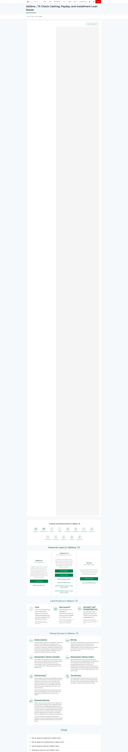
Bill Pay (74, 640)
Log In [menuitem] (98, 1)
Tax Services (76, 675)
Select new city (92, 24)
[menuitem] (89, 1)
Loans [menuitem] (44, 1)
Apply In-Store (64, 575)
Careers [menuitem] (69, 1)
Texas (36, 16)
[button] (64, 738)
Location (32, 16)
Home (28, 16)
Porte (37, 607)
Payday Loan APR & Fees (39, 585)
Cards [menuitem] (50, 1)
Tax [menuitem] (64, 1)
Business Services (41, 700)
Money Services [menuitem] (57, 1)
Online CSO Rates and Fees (64, 582)
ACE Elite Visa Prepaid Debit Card (90, 608)
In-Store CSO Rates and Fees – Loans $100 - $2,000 (64, 586)
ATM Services (40, 675)
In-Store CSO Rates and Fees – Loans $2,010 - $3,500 (64, 591)
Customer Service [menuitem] (82, 1)
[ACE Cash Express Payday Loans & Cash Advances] (32, 1)
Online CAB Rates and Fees (64, 579)
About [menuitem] (75, 1)
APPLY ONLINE (38, 581)
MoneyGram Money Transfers (47, 657)
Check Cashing (40, 640)
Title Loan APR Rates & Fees (89, 582)
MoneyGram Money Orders (82, 657)
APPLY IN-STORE (89, 578)
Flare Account (64, 607)
